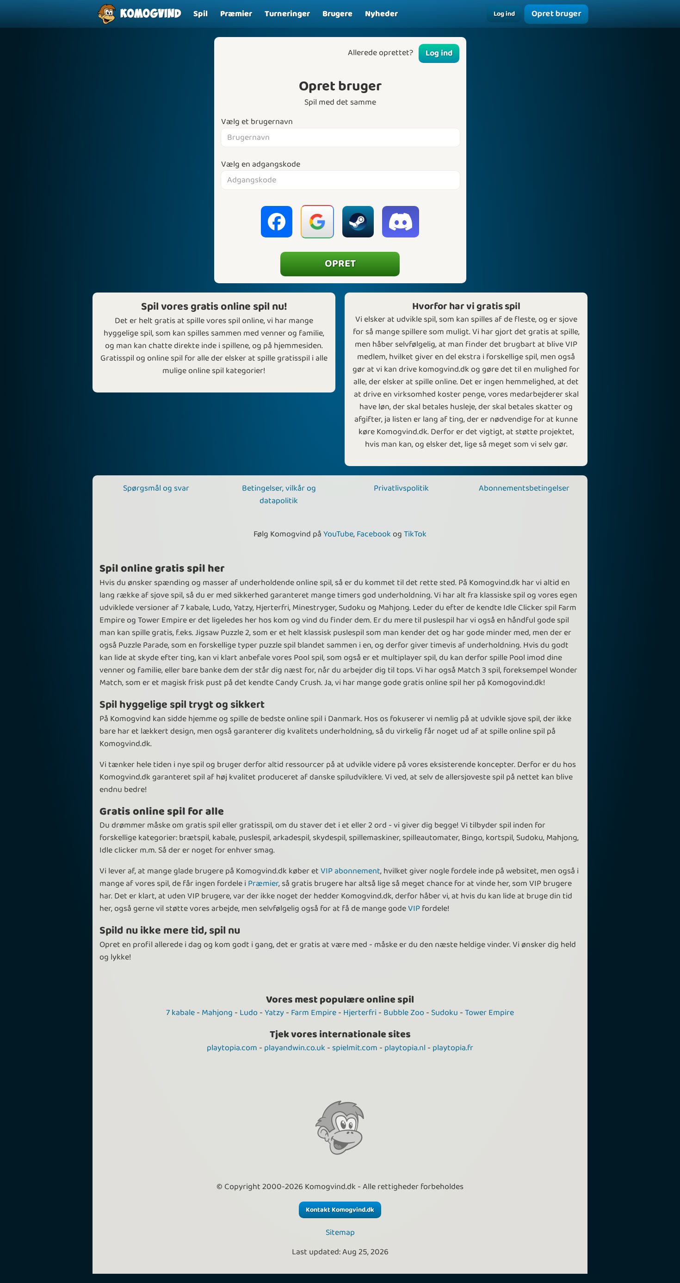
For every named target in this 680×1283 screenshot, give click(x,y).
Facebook (374, 534)
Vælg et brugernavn (257, 122)
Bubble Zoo (403, 1012)
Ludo (249, 1012)
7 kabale (180, 1012)
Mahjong (217, 1012)
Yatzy (274, 1012)
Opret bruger (556, 13)
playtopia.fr (453, 1047)
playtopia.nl (405, 1047)
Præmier (263, 883)
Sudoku (444, 1012)
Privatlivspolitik (401, 488)
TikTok (415, 534)
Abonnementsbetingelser (524, 488)
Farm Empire (313, 1012)
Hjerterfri (360, 1012)
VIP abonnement (350, 871)
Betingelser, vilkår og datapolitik (279, 494)
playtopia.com (232, 1047)
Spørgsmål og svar (156, 488)
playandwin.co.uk (294, 1047)
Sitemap (340, 1233)
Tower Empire (489, 1012)
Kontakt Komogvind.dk (340, 1209)
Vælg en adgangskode (260, 164)
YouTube (338, 534)
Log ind (504, 13)
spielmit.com (354, 1047)
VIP (414, 908)
